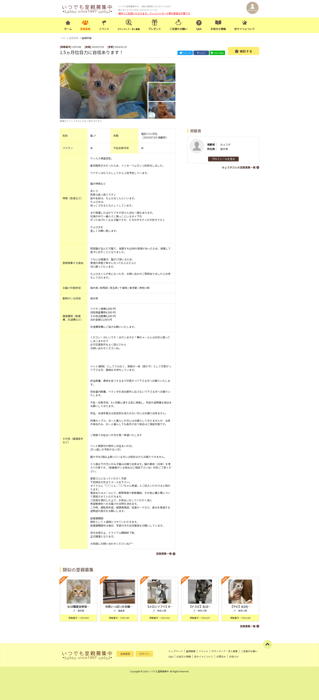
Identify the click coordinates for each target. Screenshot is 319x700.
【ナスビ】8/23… (200, 606)
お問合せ (221, 656)
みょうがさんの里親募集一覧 (238, 167)
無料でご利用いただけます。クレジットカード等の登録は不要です (154, 13)
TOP (63, 38)
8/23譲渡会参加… (79, 606)
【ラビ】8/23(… (240, 606)
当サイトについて (244, 29)
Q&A (199, 29)
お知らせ (234, 656)
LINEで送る (219, 52)
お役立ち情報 (218, 29)
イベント (104, 29)
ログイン (144, 653)
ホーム (68, 29)
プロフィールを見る (223, 159)
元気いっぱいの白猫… (119, 606)
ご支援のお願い (178, 29)
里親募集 (85, 29)
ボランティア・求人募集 (224, 651)
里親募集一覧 (164, 553)
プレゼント (154, 29)
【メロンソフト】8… (159, 606)
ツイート (187, 52)
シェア (202, 52)
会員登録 (125, 653)
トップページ (175, 651)
